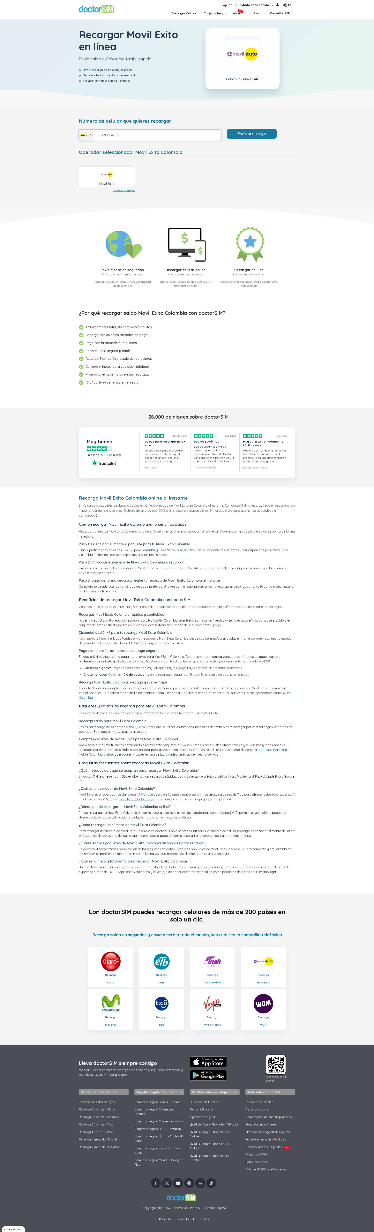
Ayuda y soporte (256, 1109)
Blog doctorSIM (256, 1154)
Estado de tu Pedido (254, 5)
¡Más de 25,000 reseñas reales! (266, 1169)
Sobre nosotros (256, 1162)
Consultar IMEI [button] (280, 13)
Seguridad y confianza (260, 1124)
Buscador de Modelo (204, 1102)
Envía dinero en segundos (122, 270)
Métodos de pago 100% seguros (267, 1132)
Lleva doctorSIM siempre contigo (118, 1063)
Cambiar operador (124, 190)
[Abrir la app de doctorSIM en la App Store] (208, 1062)
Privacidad (166, 1219)
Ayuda (227, 5)
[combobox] (86, 135)
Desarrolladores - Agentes (267, 1147)
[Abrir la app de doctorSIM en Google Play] (208, 1075)
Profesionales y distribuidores (265, 1139)
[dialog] (13, 1229)
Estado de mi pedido (259, 1102)
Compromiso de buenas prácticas (268, 1117)
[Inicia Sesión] (277, 5)
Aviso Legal (186, 1219)
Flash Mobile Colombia (135, 799)
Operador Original (202, 1117)
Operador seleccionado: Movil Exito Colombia (130, 152)
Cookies (203, 1219)
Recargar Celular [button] (184, 13)
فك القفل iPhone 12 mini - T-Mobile (212, 1134)
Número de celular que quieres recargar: (126, 121)
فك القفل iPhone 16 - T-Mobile (214, 1124)
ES (289, 5)
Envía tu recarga (252, 133)
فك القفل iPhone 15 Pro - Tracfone (210, 1158)
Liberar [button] (257, 13)
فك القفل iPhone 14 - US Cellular (210, 1146)
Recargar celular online (186, 270)
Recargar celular (248, 270)
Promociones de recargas (97, 1102)
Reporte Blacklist (201, 1109)
